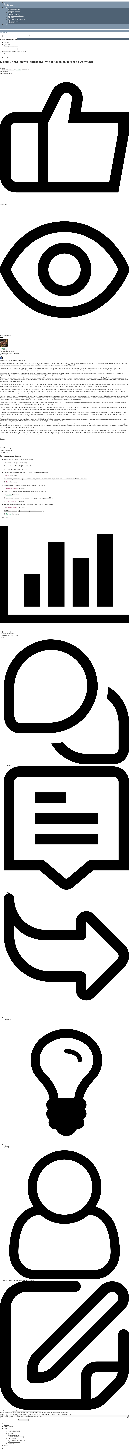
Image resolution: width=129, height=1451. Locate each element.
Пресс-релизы (8, 5)
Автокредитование (14, 9)
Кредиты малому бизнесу (16, 16)
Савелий (18, 70)
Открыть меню (5, 31)
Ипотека (10, 12)
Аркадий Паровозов (12, 469)
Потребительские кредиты (16, 19)
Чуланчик (11, 22)
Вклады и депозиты (14, 11)
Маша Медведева (11, 488)
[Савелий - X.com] (2, 358)
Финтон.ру (3, 32)
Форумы (6, 42)
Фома (8, 475)
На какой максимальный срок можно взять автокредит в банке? (24, 485)
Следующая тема (6, 452)
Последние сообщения (11, 46)
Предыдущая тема (6, 450)
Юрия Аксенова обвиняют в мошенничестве (18, 459)
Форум (6, 24)
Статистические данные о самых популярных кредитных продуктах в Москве (29, 498)
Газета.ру (2, 439)
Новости (6, 4)
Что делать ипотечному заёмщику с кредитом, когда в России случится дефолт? (29, 504)
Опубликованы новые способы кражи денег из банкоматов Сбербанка (26, 472)
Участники (7, 44)
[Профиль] (0, 356)
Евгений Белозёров (12, 463)
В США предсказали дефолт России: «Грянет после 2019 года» (24, 511)
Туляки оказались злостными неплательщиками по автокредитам (25, 491)
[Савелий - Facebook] (1, 358)
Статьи (6, 7)
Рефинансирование (14, 21)
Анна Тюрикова (11, 501)
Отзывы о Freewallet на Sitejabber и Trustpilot (18, 466)
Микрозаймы (12, 17)
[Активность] (1, 356)
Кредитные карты (13, 14)
